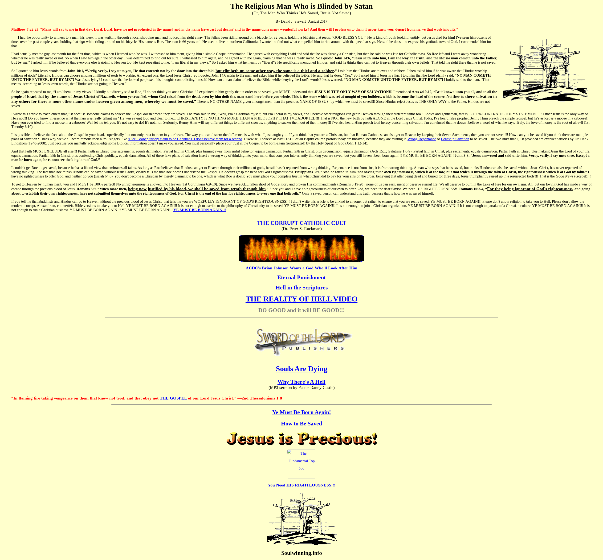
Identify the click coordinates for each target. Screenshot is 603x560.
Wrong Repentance (421, 139)
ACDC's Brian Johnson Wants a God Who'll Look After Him (301, 268)
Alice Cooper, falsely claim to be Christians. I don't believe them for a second (185, 139)
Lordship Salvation (455, 139)
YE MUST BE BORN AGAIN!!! (199, 210)
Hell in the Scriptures (302, 287)
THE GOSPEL (173, 398)
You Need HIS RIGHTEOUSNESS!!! (301, 485)
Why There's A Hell (301, 382)
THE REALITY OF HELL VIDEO (302, 299)
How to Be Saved (301, 423)
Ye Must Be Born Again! (301, 412)
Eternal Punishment (301, 277)
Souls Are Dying (301, 368)
